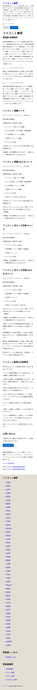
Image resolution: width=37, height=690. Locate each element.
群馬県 (8, 514)
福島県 (8, 503)
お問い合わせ (8, 445)
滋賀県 (8, 567)
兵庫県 (8, 578)
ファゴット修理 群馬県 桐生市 (15, 466)
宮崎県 (8, 638)
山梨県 (8, 546)
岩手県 (8, 489)
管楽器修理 (9, 669)
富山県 (8, 535)
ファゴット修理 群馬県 (8, 463)
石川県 (8, 539)
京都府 (8, 571)
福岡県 (8, 620)
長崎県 (8, 627)
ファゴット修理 (10, 3)
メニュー (14, 27)
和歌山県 (9, 585)
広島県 (8, 599)
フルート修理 (10, 676)
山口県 (8, 602)
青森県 (8, 486)
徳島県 (8, 606)
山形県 (8, 500)
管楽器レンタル (11, 657)
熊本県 (8, 631)
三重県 (8, 563)
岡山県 (8, 595)
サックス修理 (10, 672)
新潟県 (8, 532)
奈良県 (8, 581)
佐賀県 (8, 624)
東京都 (8, 525)
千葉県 (8, 521)
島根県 (8, 592)
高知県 (8, 616)
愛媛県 (8, 613)
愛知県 (8, 560)
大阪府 (8, 574)
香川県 (8, 609)
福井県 (8, 542)
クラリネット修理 (11, 679)
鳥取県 (8, 588)
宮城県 (8, 493)
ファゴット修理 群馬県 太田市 (15, 469)
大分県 (8, 634)
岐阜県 (8, 553)
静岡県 (8, 556)
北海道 (8, 482)
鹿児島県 (9, 641)
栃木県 (8, 510)
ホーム (6, 27)
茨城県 (8, 507)
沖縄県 (8, 645)
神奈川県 (9, 528)
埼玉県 (8, 518)
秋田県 (8, 496)
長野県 (8, 549)
